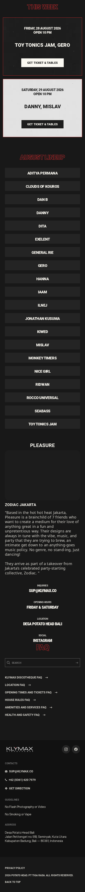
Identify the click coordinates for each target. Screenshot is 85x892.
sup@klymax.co (21, 771)
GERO (42, 265)
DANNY (43, 213)
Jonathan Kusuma (42, 318)
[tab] (42, 677)
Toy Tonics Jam (42, 424)
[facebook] (76, 749)
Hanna (42, 279)
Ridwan (42, 384)
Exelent (42, 239)
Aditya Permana (42, 173)
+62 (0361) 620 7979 (22, 779)
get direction (19, 788)
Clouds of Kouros (42, 186)
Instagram (42, 640)
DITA (42, 226)
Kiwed (42, 331)
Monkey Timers (42, 358)
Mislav (42, 345)
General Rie (42, 252)
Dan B (42, 199)
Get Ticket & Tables (42, 62)
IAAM (42, 292)
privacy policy (15, 868)
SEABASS (42, 411)
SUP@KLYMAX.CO (42, 590)
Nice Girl (42, 371)
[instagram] (66, 749)
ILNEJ (42, 305)
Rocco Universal (42, 398)
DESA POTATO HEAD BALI (42, 623)
